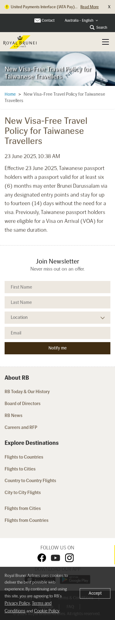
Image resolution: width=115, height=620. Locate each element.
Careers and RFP (21, 427)
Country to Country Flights (31, 480)
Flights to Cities (20, 469)
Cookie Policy (46, 611)
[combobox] (81, 20)
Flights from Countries (26, 520)
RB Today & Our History (27, 391)
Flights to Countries (24, 457)
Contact (48, 20)
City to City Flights (23, 492)
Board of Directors (22, 403)
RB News (13, 415)
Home (10, 94)
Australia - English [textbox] (79, 20)
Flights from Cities (23, 508)
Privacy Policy (17, 603)
